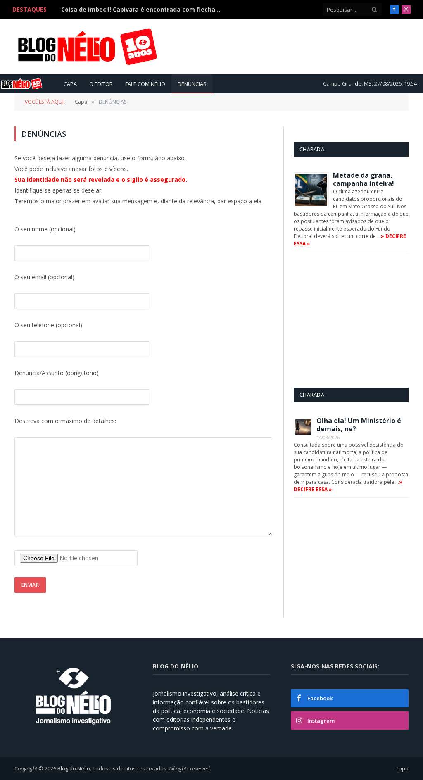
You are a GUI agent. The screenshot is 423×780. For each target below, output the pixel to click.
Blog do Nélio (73, 768)
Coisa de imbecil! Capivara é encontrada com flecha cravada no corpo (143, 9)
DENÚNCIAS (192, 84)
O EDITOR (101, 84)
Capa (70, 84)
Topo (402, 768)
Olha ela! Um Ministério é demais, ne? (358, 424)
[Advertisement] (258, 46)
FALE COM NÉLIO (145, 84)
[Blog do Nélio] (86, 46)
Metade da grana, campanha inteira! (363, 179)
